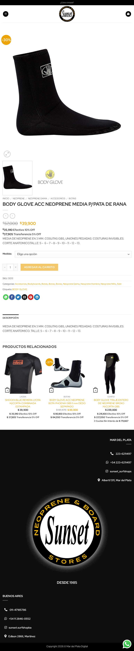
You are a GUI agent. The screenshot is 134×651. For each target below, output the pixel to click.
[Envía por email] (24, 297)
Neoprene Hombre (90, 283)
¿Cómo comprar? (67, 2)
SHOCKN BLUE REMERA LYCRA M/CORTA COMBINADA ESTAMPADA (23, 403)
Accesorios (58, 198)
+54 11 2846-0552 (20, 619)
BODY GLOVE (19, 289)
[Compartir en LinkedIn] (37, 297)
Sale (119, 283)
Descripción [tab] (11, 317)
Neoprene (19, 198)
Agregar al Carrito (39, 267)
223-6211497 (123, 454)
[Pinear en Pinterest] (31, 297)
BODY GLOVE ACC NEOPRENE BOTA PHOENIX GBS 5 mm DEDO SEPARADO (67, 403)
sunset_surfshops (120, 471)
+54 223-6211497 (120, 462)
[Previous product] (12, 216)
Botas (72, 198)
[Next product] (5, 216)
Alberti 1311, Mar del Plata (116, 480)
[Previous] (9, 94)
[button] (6, 14)
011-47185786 (17, 610)
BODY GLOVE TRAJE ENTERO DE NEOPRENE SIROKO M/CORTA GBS (111, 403)
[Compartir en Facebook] (12, 297)
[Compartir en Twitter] (18, 297)
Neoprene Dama (37, 198)
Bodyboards (34, 283)
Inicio (6, 198)
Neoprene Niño (108, 283)
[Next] (124, 94)
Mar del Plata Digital (77, 646)
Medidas (7, 254)
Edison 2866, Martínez (21, 636)
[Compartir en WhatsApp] (6, 297)
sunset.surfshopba (20, 627)
